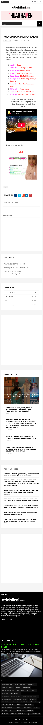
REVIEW (19, 708)
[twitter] (35, 2)
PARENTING (19, 705)
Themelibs (25, 722)
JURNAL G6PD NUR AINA (20, 699)
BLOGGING (26, 687)
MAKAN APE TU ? (22, 702)
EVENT (34, 690)
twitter (22, 296)
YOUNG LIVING (36, 714)
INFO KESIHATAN (15, 693)
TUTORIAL (5, 714)
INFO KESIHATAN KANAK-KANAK (11, 696)
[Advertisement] (21, 340)
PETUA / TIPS (28, 705)
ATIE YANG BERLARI (7, 687)
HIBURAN (5, 693)
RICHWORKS (27, 708)
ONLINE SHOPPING (7, 705)
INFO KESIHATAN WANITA (30, 696)
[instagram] (37, 2)
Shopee (12, 711)
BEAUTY (18, 687)
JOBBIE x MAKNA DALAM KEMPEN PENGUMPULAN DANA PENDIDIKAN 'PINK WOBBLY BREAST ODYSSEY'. (21, 492)
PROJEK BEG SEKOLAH (8, 708)
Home (5, 32)
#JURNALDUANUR (7, 684)
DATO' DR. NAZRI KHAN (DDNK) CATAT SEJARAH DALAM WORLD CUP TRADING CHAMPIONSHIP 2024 (20, 521)
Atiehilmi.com (33, 722)
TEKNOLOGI (20, 711)
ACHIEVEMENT (32, 684)
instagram (22, 301)
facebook (22, 292)
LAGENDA (33, 699)
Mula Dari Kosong (35, 702)
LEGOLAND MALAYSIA (8, 702)
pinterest (22, 305)
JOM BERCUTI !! (6, 699)
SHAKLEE (4, 711)
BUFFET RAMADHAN (8, 690)
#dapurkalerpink (20, 684)
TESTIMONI (30, 711)
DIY (28, 690)
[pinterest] (40, 2)
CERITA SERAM (20, 690)
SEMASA (36, 708)
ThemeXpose (16, 722)
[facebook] (32, 2)
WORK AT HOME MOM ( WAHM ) (20, 714)
